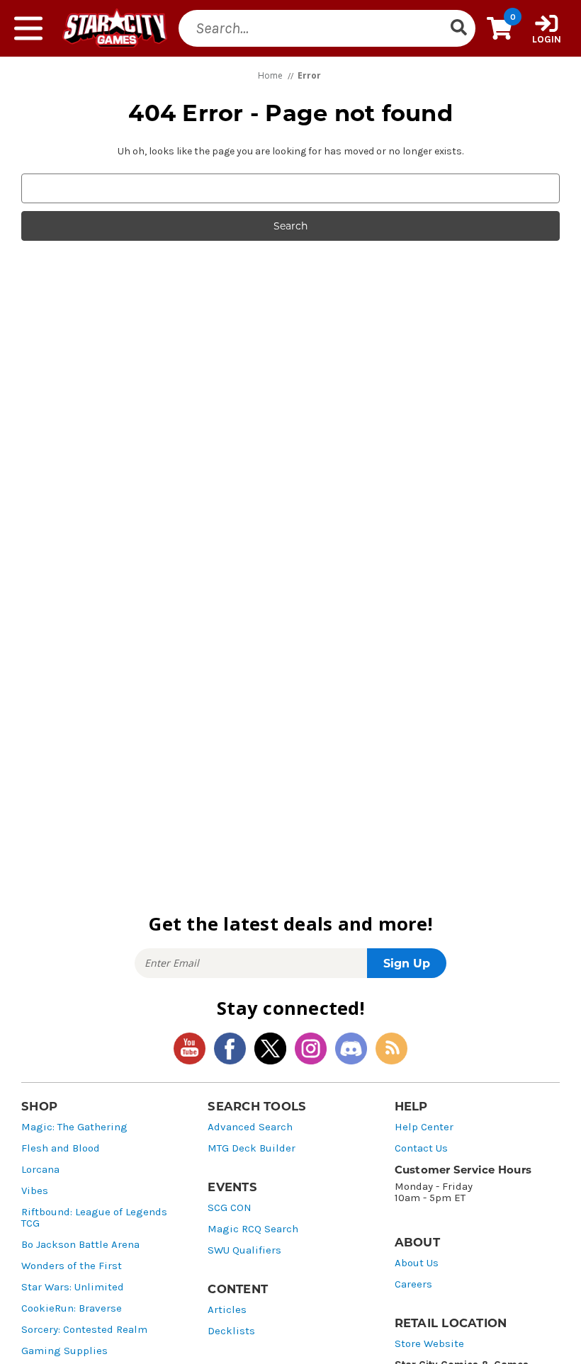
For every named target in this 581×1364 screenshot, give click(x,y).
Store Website (429, 1344)
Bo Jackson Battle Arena (80, 1245)
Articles (227, 1310)
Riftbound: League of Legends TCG (94, 1217)
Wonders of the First (71, 1266)
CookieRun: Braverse (71, 1308)
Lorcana (40, 1170)
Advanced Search (250, 1127)
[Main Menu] (28, 28)
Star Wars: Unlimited (72, 1287)
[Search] (458, 28)
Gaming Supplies (64, 1351)
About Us (417, 1263)
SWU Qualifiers (244, 1250)
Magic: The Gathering (74, 1127)
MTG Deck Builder (251, 1148)
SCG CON (230, 1208)
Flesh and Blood (60, 1148)
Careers (413, 1284)
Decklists (231, 1331)
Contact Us (421, 1148)
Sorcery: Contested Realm (84, 1330)
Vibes (34, 1191)
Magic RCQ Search (253, 1229)
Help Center (424, 1127)
